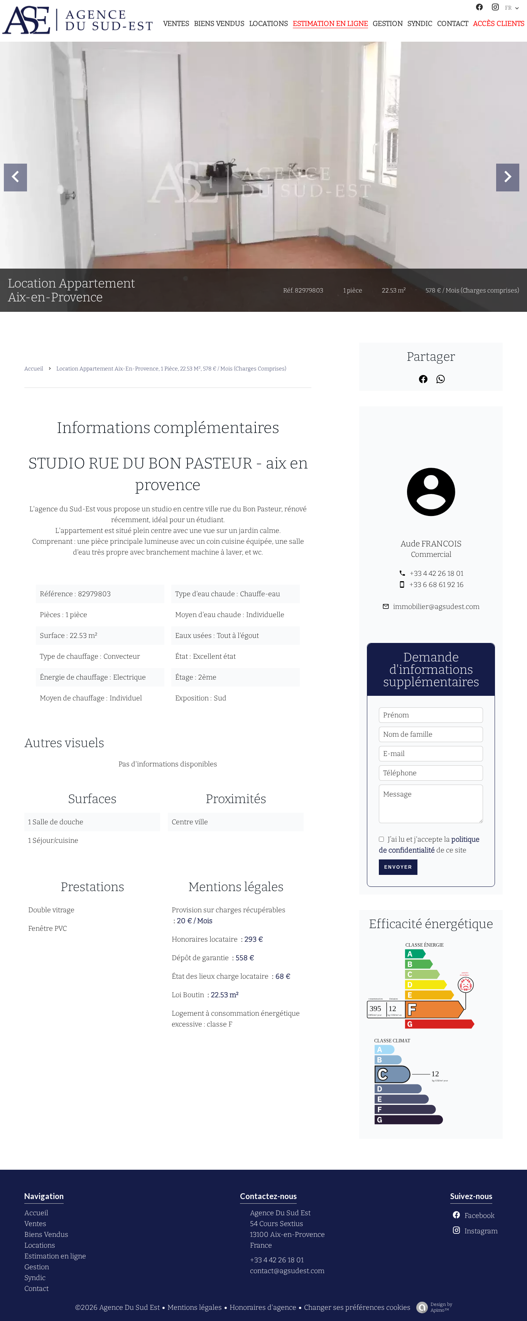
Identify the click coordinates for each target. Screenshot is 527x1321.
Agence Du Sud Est (280, 1213)
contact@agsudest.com (287, 1271)
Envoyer (398, 867)
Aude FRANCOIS (431, 544)
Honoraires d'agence (263, 1307)
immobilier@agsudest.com (436, 606)
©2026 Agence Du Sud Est (117, 1307)
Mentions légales (194, 1307)
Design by (441, 1307)
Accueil (33, 368)
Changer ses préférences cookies (357, 1307)
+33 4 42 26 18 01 (436, 573)
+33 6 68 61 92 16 (436, 584)
